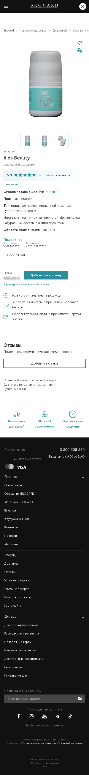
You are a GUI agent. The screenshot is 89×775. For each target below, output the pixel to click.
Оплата (9, 572)
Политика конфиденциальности (38, 743)
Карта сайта (12, 606)
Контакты (11, 527)
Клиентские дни (15, 675)
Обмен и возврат (16, 589)
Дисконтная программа (21, 625)
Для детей (60, 30)
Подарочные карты (17, 642)
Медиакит (11, 544)
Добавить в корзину (46, 275)
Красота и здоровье (33, 30)
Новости (10, 536)
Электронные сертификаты (23, 659)
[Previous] (14, 141)
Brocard (8, 30)
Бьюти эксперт (15, 667)
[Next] (75, 141)
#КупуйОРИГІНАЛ (16, 519)
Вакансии (10, 510)
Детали (17, 307)
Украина (51, 192)
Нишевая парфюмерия (20, 650)
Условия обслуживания (70, 743)
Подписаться (80, 698)
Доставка (11, 563)
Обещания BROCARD (19, 494)
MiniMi (9, 152)
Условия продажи (16, 580)
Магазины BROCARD (18, 502)
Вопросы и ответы (17, 597)
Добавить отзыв (44, 363)
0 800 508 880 (72, 449)
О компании (13, 485)
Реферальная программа (21, 633)
